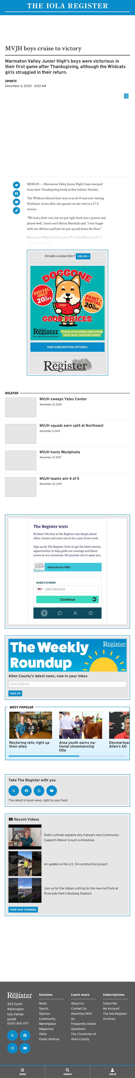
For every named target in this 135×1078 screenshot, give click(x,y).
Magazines (46, 1029)
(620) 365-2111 (18, 1024)
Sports (11, 81)
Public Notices (49, 1039)
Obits (43, 1034)
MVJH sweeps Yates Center (63, 399)
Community (47, 1019)
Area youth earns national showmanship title (77, 747)
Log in (82, 256)
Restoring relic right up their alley (29, 745)
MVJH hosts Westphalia (60, 452)
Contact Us (78, 1009)
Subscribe (110, 1004)
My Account (111, 1009)
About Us (77, 1004)
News (43, 1004)
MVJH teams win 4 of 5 (59, 478)
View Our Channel (23, 909)
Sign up (15, 693)
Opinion (44, 1014)
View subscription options (67, 347)
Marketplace (47, 1024)
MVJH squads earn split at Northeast (71, 425)
